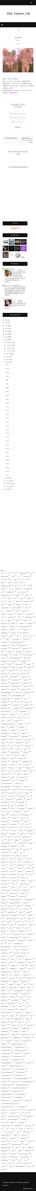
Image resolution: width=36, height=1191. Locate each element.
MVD (2, 921)
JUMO (9, 840)
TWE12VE (21, 1128)
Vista (26, 1144)
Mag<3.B (3, 893)
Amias (17, 620)
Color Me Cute (16, 705)
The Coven (26, 1053)
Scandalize (12, 997)
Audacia (3, 636)
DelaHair (21, 730)
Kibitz (17, 849)
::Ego (2, 573)
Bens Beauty (25, 648)
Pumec (31, 965)
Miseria (19, 906)
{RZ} (2, 592)
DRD (26, 742)
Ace (2, 611)
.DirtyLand (26, 576)
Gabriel (27, 793)
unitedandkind (5, 1135)
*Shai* (21, 598)
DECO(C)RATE (4, 730)
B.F (1, 639)
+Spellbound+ (26, 601)
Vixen (16, 1147)
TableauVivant (5, 1037)
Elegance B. (4, 752)
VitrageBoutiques (5, 1147)
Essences (28, 767)
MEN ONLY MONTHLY (15, 899)
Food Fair (26, 786)
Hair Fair (3, 815)
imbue (14, 830)
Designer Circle (5, 733)
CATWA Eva (25, 680)
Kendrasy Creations (6, 849)
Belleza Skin (15, 648)
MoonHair (14, 915)
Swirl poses (24, 1034)
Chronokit (17, 698)
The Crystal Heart (17, 1056)
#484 (7, 388)
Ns (28, 931)
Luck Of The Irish (5, 890)
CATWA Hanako (15, 683)
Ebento (11, 749)
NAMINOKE (3, 924)
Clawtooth (4, 702)
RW (9, 990)
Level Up (3, 877)
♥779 (13, 270)
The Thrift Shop (21, 1106)
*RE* (15, 598)
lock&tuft (14, 880)
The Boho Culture (19, 1047)
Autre (10, 636)
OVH (9, 943)
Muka (21, 918)
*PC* (8, 598)
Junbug (17, 840)
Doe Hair (18, 739)
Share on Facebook (19, 113)
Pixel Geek (3, 959)
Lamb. (11, 865)
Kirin (15, 852)
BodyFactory (19, 664)
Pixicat (12, 959)
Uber (28, 1128)
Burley (3, 670)
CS (14, 711)
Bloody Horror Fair (14, 658)
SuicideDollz (4, 1028)
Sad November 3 (18, 990)
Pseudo (22, 965)
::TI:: (15, 573)
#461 (7, 475)
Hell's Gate (4, 824)
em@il (23, 755)
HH (21, 824)
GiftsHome (21, 802)
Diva (11, 739)
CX (18, 714)
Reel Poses (12, 978)
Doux (10, 742)
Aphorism (3, 626)
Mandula (12, 896)
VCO (15, 1141)
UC (1, 1132)
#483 (7, 391)
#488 (7, 372)
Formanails (4, 789)
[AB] (15, 579)
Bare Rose (3, 642)
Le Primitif (28, 871)
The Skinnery (4, 1100)
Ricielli (18, 984)
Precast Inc (4, 965)
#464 (7, 464)
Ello (2, 755)
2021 (6, 323)
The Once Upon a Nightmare (18, 1088)
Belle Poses (4, 648)
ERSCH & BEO (11, 767)
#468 (7, 448)
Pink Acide (23, 953)
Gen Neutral (9, 799)
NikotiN (3, 928)
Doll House (27, 739)
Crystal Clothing (5, 711)
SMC (2, 1019)
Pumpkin (3, 968)
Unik (18, 1132)
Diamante (3, 736)
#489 (7, 368)
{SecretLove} (10, 592)
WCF (13, 1150)
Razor (24, 971)
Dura (18, 745)
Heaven (26, 821)
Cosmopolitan (28, 708)
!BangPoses (23, 573)
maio (7, 362)
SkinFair (3, 1015)
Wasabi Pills (4, 1150)
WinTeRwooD (4, 1160)
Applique (3, 629)
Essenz (3, 771)
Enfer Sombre (26, 761)
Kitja (21, 852)
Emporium (20, 758)
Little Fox (23, 877)
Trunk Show (18, 1125)
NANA (11, 924)
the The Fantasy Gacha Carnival (9, 1103)
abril (7, 478)
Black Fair (15, 654)
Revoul (3, 984)
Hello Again (8, 287)
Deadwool (21, 727)
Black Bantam (4, 654)
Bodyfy (29, 664)
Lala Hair (3, 865)
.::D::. (19, 576)
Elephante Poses (15, 752)
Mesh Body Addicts (14, 902)
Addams (9, 611)
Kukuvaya (19, 858)
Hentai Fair (13, 824)
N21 (23, 921)
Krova (11, 858)
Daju (2, 720)
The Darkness (4, 1059)
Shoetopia (21, 1009)
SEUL (19, 1003)
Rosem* (29, 987)
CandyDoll (23, 673)
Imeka (21, 830)
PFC (17, 949)
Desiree (15, 733)
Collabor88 (4, 705)
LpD (19, 887)
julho (7, 356)
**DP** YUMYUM (21, 592)
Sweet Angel (9, 298)
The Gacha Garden (19, 1069)
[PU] (22, 585)
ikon (27, 827)
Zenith (29, 1166)
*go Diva (27, 595)
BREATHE (21, 667)
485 (7, 384)
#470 (7, 441)
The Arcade (4, 1044)
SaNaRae (24, 993)
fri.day (3, 793)
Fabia (31, 771)
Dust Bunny (28, 745)
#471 (7, 437)
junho (8, 359)
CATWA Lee (3, 689)
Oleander (24, 937)
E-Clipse (3, 749)
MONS (20, 912)
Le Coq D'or (28, 868)
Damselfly (17, 720)
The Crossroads (5, 1056)
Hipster (3, 827)
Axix (17, 636)
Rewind (11, 984)
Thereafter (30, 1110)
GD (1, 799)
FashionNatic (22, 777)
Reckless (3, 978)
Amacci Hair (10, 617)
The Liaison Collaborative (21, 1078)
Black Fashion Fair (28, 654)
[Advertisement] (17, 506)
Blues (2, 664)
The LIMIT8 (3, 1081)
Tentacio (9, 1040)
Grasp (8, 811)
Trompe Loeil (21, 1122)
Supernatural (5, 1031)
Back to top (27, 1188)
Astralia (13, 632)
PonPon (3, 962)
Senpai (2, 1003)
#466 (7, 456)
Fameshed (3, 777)
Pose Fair (11, 962)
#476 (7, 418)
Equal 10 (27, 764)
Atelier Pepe (23, 632)
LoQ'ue (30, 880)
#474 (7, 426)
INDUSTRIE (22, 833)
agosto (8, 353)
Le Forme (3, 871)
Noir (26, 928)
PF (11, 949)
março (8, 481)
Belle (13, 645)
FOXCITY (14, 789)
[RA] (28, 585)
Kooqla (17, 855)
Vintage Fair (4, 1144)
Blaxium (3, 658)
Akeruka (11, 614)
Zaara (10, 1166)
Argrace (12, 629)
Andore (13, 623)
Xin (19, 1160)
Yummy (3, 1166)
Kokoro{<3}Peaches (6, 855)
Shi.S (2, 1009)
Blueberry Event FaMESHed (23, 90)
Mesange (3, 902)
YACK (25, 1160)
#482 (7, 395)
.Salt (2, 579)
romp (21, 987)
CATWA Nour (28, 692)
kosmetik (3, 858)
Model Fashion (9, 268)
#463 (7, 467)
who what (13, 1153)
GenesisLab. (20, 799)
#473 (7, 429)
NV (8, 934)
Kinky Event (26, 849)
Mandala (3, 896)
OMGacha (30, 940)
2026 (6, 320)
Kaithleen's (21, 843)
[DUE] (2, 582)
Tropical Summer (5, 1125)
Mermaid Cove (28, 899)
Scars (21, 997)
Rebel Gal (16, 975)
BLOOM (25, 658)
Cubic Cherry (22, 711)
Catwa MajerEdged (6, 692)
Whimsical (4, 1153)
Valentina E (13, 1138)
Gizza (12, 805)
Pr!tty (29, 962)
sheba (13, 1006)
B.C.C (31, 636)
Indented (3, 833)
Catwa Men (18, 692)
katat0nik (13, 846)
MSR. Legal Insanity (11, 918)
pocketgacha (28, 959)
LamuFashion (20, 865)
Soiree (8, 1019)
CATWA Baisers (13, 676)
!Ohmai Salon (4, 576)
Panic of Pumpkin (5, 946)
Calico (26, 670)
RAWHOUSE (16, 971)
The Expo (28, 1062)
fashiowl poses (5, 780)
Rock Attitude (12, 987)
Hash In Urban (5, 821)
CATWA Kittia (26, 686)
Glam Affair (20, 805)
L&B (18, 862)
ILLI (2, 830)
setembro (9, 351)
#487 (7, 376)
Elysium (16, 755)
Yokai (17, 1163)
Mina (2, 906)
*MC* (2, 598)
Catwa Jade (26, 683)
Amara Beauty (29, 617)
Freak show (29, 789)
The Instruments (18, 1075)
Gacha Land (11, 796)
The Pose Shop (4, 1091)
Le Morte (19, 871)
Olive (2, 940)
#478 (7, 410)
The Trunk (3, 1110)
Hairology (4, 818)
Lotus (13, 884)
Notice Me (21, 931)
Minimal (10, 906)
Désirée (23, 733)
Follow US (17, 786)
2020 (6, 325)
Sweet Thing (14, 1034)
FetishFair (21, 780)
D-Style (10, 717)
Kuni (27, 858)
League (3, 874)
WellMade (28, 1150)
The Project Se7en (16, 1091)
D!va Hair (19, 717)
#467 (7, 452)
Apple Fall (12, 626)
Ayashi (24, 636)
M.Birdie (16, 890)
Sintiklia (28, 1012)
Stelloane (3, 1025)
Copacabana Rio (5, 708)
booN (13, 667)
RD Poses (3, 975)
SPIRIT (12, 1022)
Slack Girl (11, 1015)
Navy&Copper (21, 924)
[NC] (16, 585)
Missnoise (3, 909)
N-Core (9, 921)
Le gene (12, 871)
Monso (28, 912)
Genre (28, 799)
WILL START (3, 1157)
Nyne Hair (15, 934)
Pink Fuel (3, 956)
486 (7, 380)
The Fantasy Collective (15, 1066)
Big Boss (28, 651)
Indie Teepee (13, 833)
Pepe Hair (23, 946)
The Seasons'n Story (6, 1094)
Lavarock (11, 868)
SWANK (24, 1031)
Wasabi (30, 1147)
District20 (3, 739)
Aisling (3, 614)
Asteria (25, 629)
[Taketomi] (17, 589)
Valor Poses (23, 1138)
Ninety (10, 928)
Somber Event (18, 1019)
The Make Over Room (27, 1081)
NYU (23, 934)
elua (8, 755)
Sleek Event (23, 1015)
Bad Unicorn (15, 639)
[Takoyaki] (27, 589)
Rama (29, 968)
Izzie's (15, 836)
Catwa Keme (16, 686)
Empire (12, 758)
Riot (32, 984)
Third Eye (3, 1113)
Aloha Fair (28, 614)
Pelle (15, 946)
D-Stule (3, 717)
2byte (2, 604)
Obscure (30, 934)
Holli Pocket (12, 827)
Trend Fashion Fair (13, 1119)
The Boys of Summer (20, 1050)
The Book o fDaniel (6, 1050)
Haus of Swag (16, 821)
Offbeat (3, 937)
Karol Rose (4, 846)
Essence (20, 767)
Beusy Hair (19, 651)
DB (27, 724)
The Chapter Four (5, 1053)
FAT (14, 780)
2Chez (9, 604)
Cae (19, 670)
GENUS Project (5, 802)
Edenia (18, 749)
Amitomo (25, 620)
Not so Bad (12, 931)
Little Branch (12, 877)
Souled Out (4, 1022)
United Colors (26, 1132)
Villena (30, 1141)
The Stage (27, 1100)
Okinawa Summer (13, 937)
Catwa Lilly (13, 689)
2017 (6, 334)
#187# (17, 601)
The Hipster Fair (20, 1072)
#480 (7, 403)
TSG (2, 1128)
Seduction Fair (15, 1000)
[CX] (21, 579)
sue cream (29, 1025)
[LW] (22, 582)
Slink (31, 1015)
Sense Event (11, 1003)
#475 (7, 422)
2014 (6, 489)
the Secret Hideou (5, 1097)
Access (26, 607)
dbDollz (3, 727)
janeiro (8, 486)
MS (1, 918)
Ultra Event (9, 1132)
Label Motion (26, 862)
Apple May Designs (24, 626)
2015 (6, 339)
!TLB (13, 576)
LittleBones (4, 880)
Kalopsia (30, 843)
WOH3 (13, 1160)
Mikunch (25, 902)
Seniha (24, 1000)
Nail (29, 921)
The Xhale (12, 1110)
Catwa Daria (15, 680)
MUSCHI (29, 918)
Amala (19, 617)
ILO (8, 830)
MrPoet (30, 915)
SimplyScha (19, 1012)
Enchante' (4, 761)
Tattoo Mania (27, 1037)
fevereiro (9, 483)
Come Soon (26, 705)
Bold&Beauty (4, 667)
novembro (9, 345)
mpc (23, 915)
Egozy (25, 749)
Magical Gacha (13, 893)
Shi (27, 1006)
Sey (26, 1003)
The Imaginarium (5, 1075)
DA (26, 717)
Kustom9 (3, 862)
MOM (2, 912)
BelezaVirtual (5, 645)
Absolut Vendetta (16, 607)
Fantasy (13, 777)
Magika (23, 893)
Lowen (13, 887)
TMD (26, 1113)
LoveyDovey (4, 887)
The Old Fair (4, 1088)
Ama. (2, 617)
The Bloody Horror (6, 1047)
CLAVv (25, 698)
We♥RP (19, 1150)
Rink (25, 984)
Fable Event (4, 774)
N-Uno (16, 921)
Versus (22, 1141)
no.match (18, 928)
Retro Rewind (4, 981)
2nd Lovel (18, 604)
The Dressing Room (6, 1062)
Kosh (24, 855)
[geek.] (9, 582)
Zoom (2, 1169)
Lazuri (19, 868)
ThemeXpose (19, 1182)
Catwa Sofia (4, 695)
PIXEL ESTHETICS (20, 956)
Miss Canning (27, 906)
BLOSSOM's (14, 661)
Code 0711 (27, 702)
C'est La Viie (12, 670)
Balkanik (25, 639)
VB (9, 1141)
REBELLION (26, 975)
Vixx (23, 1147)
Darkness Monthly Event (7, 724)
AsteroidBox (4, 632)
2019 (6, 328)
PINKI (11, 956)
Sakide (28, 990)
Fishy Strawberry (6, 786)
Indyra (31, 833)
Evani (9, 771)
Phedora (24, 949)
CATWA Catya (24, 676)
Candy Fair (14, 673)
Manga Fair (22, 896)
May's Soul (4, 899)
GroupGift (16, 811)
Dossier (3, 742)
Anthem (21, 623)
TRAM (2, 1119)
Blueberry (24, 661)
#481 (7, 399)
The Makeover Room (6, 1084)
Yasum (3, 1163)
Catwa (2, 676)
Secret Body (4, 1000)
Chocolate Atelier (5, 698)
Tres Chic (3, 1122)
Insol (2, 836)
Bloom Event (4, 661)
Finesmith (18, 783)
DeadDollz (12, 727)
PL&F (20, 959)
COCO (19, 702)
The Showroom (18, 1097)
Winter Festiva (14, 1157)
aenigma (24, 611)
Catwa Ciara (4, 680)
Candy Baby (4, 673)
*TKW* (2, 601)
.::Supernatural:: (16, 83)
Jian (2, 840)
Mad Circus (25, 890)
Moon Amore (4, 915)
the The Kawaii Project (7, 1106)
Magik (9, 79)
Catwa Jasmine (5, 686)
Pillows (15, 953)
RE (10, 975)
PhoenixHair (4, 953)
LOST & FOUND (4, 884)
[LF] (16, 582)
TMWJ (2, 1116)
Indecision (29, 830)
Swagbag (16, 1031)
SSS (26, 1022)
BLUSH (9, 664)
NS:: (2, 934)
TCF (2, 1040)
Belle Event (22, 645)
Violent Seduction (16, 1144)
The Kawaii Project (6, 1078)
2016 (6, 337)
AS (18, 629)
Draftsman (18, 742)
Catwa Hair (4, 683)
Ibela (20, 827)
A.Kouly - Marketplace (13, 81)
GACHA (2, 796)
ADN (16, 611)
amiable (9, 620)
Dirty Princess (13, 736)
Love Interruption (24, 884)
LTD (25, 887)
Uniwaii (15, 1135)
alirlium (19, 614)
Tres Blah (24, 1119)
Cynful (25, 714)
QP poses (22, 968)
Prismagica (14, 965)
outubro (8, 348)
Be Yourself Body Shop (16, 642)
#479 (7, 407)
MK (19, 909)
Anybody (29, 623)
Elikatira (25, 752)
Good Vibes (21, 808)
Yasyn (10, 1163)
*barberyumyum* (6, 595)
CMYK (12, 702)
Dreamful (3, 745)
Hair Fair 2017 (25, 815)
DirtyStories (24, 736)
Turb (13, 1128)
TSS (7, 1128)
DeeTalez (13, 730)
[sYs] (10, 589)
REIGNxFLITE (30, 978)
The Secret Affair (19, 1094)
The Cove (17, 1053)
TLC (20, 1113)
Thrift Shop (13, 1113)
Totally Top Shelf (27, 1116)
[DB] (27, 579)
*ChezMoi (17, 595)
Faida (18, 774)
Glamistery (4, 808)
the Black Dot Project (17, 1044)
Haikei (25, 811)
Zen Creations (19, 1166)
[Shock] (3, 589)
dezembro (9, 342)
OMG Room (21, 940)
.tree (9, 579)
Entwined (3, 764)
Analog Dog (4, 623)
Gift (13, 802)
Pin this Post (19, 122)
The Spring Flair (16, 1100)
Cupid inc (3, 714)
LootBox (23, 880)
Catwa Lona (24, 689)
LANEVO (30, 865)
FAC (12, 774)
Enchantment (14, 761)
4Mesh (26, 604)
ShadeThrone (4, 1006)
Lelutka (22, 874)
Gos (2, 811)
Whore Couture (24, 1153)
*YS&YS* (10, 601)
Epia (20, 764)
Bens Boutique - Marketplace (18, 86)
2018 (6, 331)
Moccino (26, 909)
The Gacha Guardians (6, 1072)
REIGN (20, 978)
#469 (7, 445)
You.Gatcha (26, 1163)
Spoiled (20, 1022)
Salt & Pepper (14, 993)
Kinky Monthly (5, 852)
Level (30, 874)
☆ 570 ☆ (15, 300)
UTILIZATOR (23, 1135)
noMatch (3, 931)
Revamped (14, 981)
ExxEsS (24, 771)
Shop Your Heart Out (6, 1012)
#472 (7, 433)
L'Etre (11, 862)
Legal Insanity (12, 874)
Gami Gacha (21, 796)
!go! (30, 573)
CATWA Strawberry (17, 695)
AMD (2, 620)
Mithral (13, 909)
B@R (7, 639)
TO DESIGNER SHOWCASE (13, 1116)
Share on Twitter (19, 117)
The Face (3, 1066)
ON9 (2, 943)
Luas (31, 887)
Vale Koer (3, 1138)
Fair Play (26, 774)
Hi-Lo (27, 824)
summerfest (25, 1028)
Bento (2, 651)
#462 (7, 471)
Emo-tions (3, 758)
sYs (32, 1034)
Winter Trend (25, 1157)
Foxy (21, 789)
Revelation (24, 981)
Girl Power (4, 805)
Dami (9, 720)
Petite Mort (4, 949)
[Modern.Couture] (6, 585)
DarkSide (20, 724)
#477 (7, 414)
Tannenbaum (16, 1037)
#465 (7, 460)
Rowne (3, 990)
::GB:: (8, 573)
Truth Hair (28, 1125)
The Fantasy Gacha (6, 1069)
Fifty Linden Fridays (6, 783)
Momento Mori (11, 912)
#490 (7, 365)
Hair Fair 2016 (13, 815)
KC (20, 846)
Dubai (11, 745)
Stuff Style (14, 1025)
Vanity (3, 1141)
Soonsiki (27, 1019)
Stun (21, 1025)
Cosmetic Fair (16, 708)
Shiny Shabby (10, 1009)
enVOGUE (12, 764)
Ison (9, 836)
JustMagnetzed (5, 843)
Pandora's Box (17, 943)
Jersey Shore (25, 836)
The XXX (21, 1110)
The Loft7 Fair (14, 1081)
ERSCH (2, 767)
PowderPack (21, 962)
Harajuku (23, 818)
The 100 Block (25, 1040)
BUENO (29, 667)
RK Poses (3, 987)
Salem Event (4, 993)
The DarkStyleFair (17, 1059)
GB (29, 796)
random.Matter (5, 971)
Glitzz (13, 808)
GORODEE (30, 808)
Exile (16, 771)
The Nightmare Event (21, 1084)
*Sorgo (28, 598)
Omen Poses (11, 940)
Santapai (3, 997)
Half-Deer (13, 818)
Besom (10, 651)
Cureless (12, 714)
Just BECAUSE (26, 840)
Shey (20, 1006)
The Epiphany (18, 1062)
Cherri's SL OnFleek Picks (13, 285)
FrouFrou (11, 793)
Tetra (16, 1040)
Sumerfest (15, 1028)
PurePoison (13, 968)
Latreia (3, 868)
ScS (27, 997)
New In (31, 924)
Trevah (12, 1122)
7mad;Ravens (4, 607)
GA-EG (19, 793)
